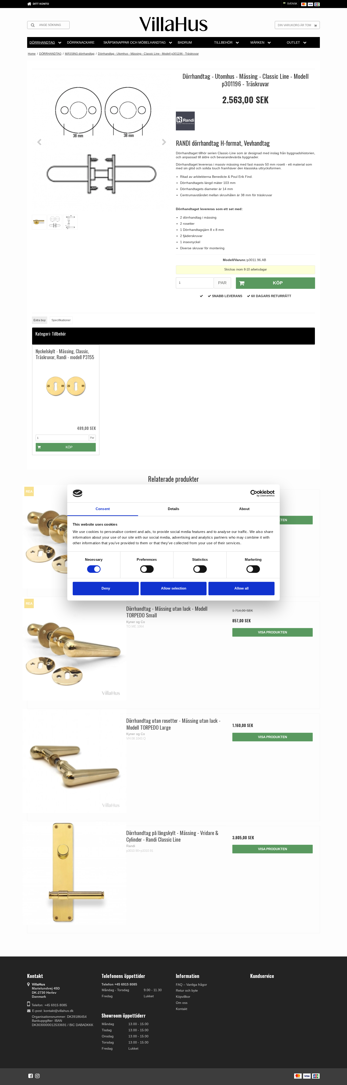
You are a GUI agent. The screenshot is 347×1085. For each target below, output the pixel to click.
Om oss (181, 1003)
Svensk (291, 3)
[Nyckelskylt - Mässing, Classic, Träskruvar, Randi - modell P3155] (66, 392)
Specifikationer (61, 320)
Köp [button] (278, 282)
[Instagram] (37, 1075)
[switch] (147, 569)
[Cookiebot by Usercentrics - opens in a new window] (254, 493)
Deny (106, 588)
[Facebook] (30, 1075)
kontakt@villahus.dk (58, 1011)
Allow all (241, 588)
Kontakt (181, 1009)
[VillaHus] (173, 24)
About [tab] (244, 509)
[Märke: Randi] (187, 123)
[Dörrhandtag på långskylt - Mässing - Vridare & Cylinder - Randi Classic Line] (74, 873)
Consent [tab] (103, 509)
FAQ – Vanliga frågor (191, 984)
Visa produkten (272, 632)
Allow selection (173, 588)
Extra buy (40, 320)
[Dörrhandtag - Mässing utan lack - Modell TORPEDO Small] (74, 649)
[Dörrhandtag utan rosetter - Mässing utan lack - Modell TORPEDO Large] (74, 761)
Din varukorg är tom (294, 25)
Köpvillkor (183, 996)
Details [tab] (173, 509)
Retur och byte (187, 990)
